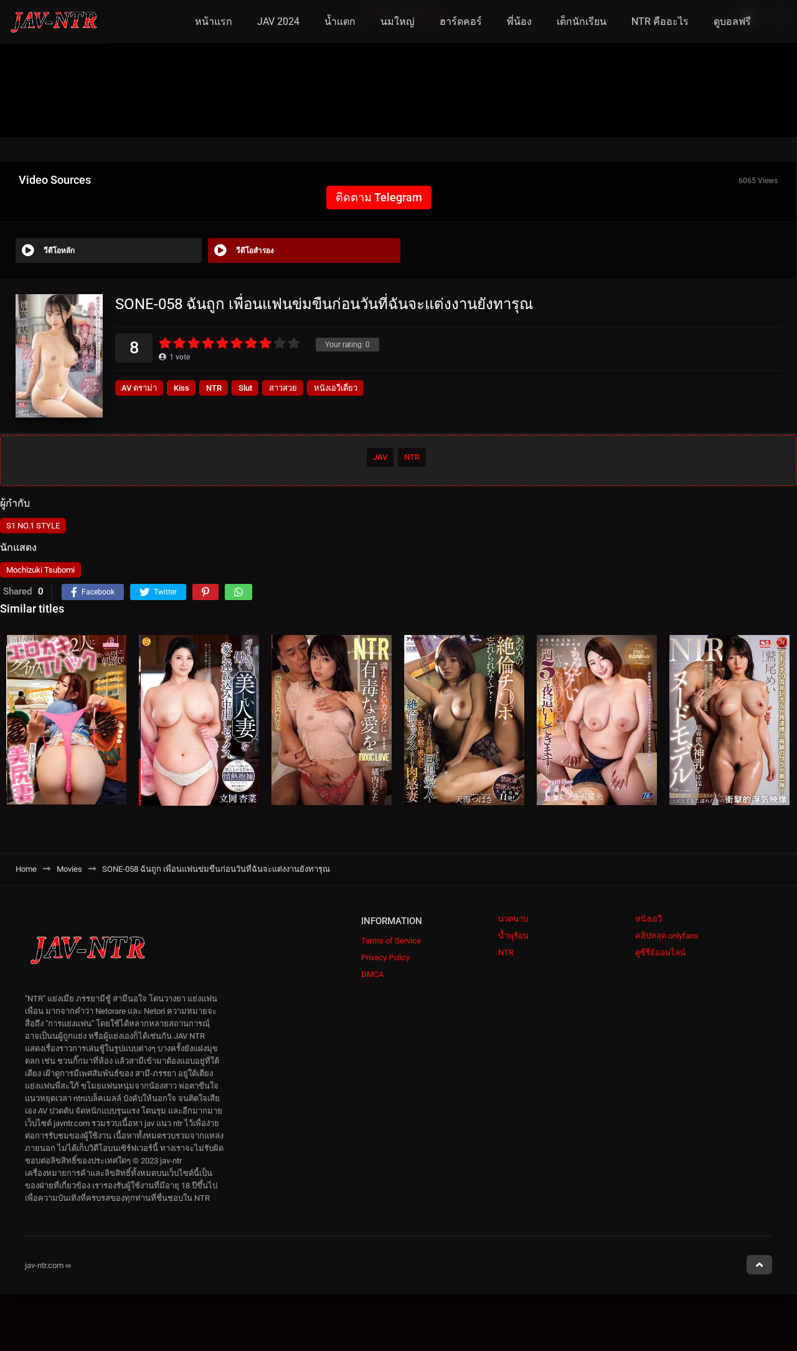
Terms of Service (391, 940)
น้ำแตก (340, 21)
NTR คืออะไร (660, 21)
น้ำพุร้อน (513, 935)
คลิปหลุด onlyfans (667, 935)
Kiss (181, 388)
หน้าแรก (213, 21)
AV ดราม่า (139, 388)
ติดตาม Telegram (379, 197)
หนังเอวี (648, 919)
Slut (245, 388)
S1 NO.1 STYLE (33, 525)
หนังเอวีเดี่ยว (335, 388)
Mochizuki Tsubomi (40, 570)
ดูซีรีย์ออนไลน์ (660, 952)
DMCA (372, 974)
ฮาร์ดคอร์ (461, 21)
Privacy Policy (385, 957)
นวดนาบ (513, 919)
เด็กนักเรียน (581, 21)
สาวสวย (283, 388)
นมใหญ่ (397, 21)
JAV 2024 (278, 21)
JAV (380, 457)
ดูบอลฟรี (732, 21)
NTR (214, 388)
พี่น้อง (519, 21)
